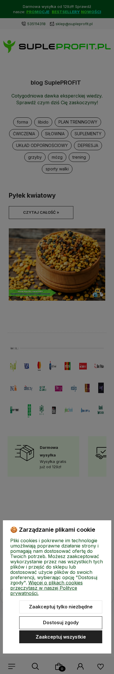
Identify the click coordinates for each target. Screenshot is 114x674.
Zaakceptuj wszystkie (61, 637)
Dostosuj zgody (61, 622)
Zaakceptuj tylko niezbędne (61, 607)
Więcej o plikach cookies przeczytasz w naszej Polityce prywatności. (46, 588)
